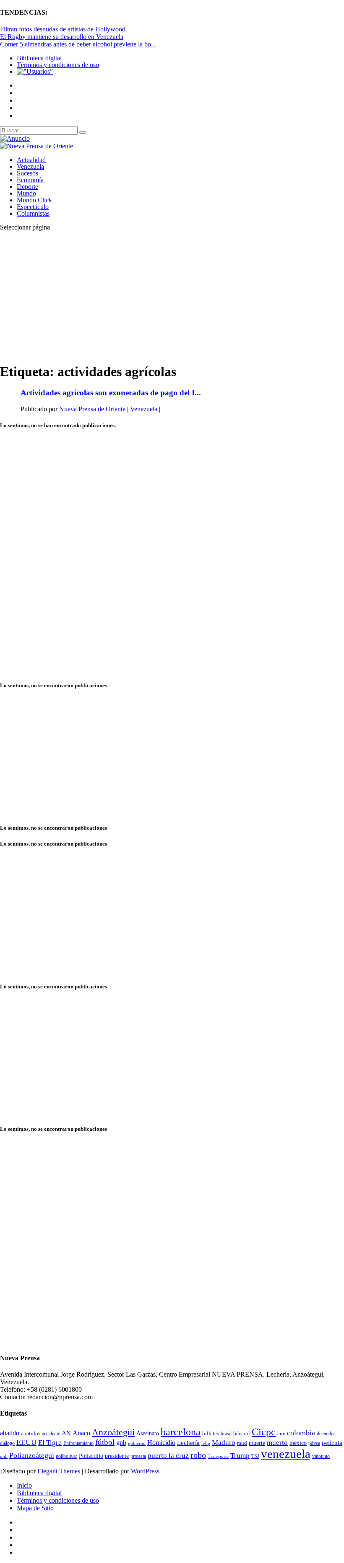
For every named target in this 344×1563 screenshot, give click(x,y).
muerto (277, 1443)
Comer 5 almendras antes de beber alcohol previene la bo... (78, 44)
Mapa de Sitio (35, 1507)
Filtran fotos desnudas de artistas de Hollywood (62, 29)
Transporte (218, 1456)
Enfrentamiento (78, 1443)
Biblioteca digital (39, 58)
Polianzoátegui (31, 1455)
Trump (240, 1456)
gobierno (137, 1443)
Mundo (26, 193)
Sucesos (27, 173)
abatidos (30, 1434)
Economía (30, 179)
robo (198, 1455)
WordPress (145, 1471)
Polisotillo (91, 1455)
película (332, 1442)
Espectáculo (33, 206)
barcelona (181, 1431)
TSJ (255, 1456)
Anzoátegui (113, 1432)
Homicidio (161, 1442)
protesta (138, 1456)
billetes (210, 1433)
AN (66, 1433)
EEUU (26, 1442)
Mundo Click (34, 200)
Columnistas (33, 213)
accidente (51, 1434)
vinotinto (321, 1456)
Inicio (24, 1485)
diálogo (7, 1443)
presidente (117, 1456)
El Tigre (50, 1443)
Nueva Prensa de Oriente (92, 409)
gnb (121, 1442)
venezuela (285, 1453)
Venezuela (30, 166)
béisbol (241, 1433)
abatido (9, 1433)
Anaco (81, 1433)
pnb (4, 1456)
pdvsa (314, 1443)
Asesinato (147, 1433)
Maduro (223, 1443)
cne (281, 1433)
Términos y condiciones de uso (58, 64)
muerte (257, 1443)
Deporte (27, 186)
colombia (301, 1433)
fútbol (105, 1442)
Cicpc (264, 1431)
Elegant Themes (58, 1471)
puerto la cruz (168, 1456)
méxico (298, 1443)
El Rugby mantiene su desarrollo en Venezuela (61, 36)
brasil (226, 1434)
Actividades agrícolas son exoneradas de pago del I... (111, 392)
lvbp (205, 1443)
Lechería (188, 1442)
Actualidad (31, 159)
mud (242, 1443)
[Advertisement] (172, 296)
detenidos (326, 1434)
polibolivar (66, 1456)
